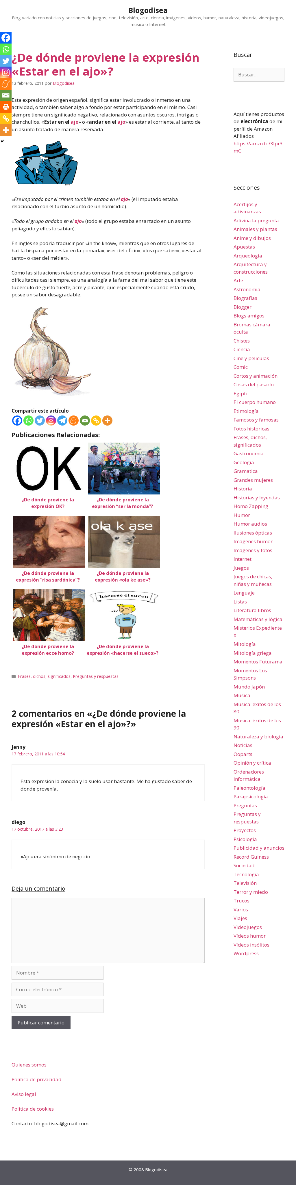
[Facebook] (17, 420)
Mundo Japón (249, 686)
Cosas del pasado (254, 384)
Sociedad (244, 865)
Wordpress (246, 953)
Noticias (243, 745)
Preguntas (245, 805)
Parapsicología (251, 796)
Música (242, 695)
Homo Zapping (251, 506)
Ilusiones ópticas (253, 532)
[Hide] (2, 141)
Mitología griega (253, 653)
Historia (243, 488)
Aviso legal (24, 1094)
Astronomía (247, 289)
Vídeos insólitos (251, 944)
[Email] (85, 420)
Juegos (241, 568)
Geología (244, 462)
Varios (241, 909)
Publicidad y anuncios (259, 847)
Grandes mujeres (253, 480)
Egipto (241, 393)
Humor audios (250, 523)
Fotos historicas (251, 428)
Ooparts (243, 754)
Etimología (246, 411)
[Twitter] (40, 420)
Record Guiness (251, 856)
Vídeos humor (250, 935)
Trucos (241, 900)
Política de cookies (33, 1108)
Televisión (245, 883)
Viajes (240, 918)
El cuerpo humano (255, 402)
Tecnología (246, 874)
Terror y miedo (251, 892)
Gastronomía (249, 453)
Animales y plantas (255, 229)
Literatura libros (252, 610)
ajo (75, 121)
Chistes (242, 340)
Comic (241, 367)
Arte (238, 280)
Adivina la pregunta (256, 220)
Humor (242, 515)
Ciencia (242, 349)
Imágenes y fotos (253, 550)
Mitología (245, 644)
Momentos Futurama (258, 661)
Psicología (245, 839)
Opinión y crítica (252, 762)
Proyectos (245, 830)
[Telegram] (62, 420)
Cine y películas (251, 358)
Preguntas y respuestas (96, 676)
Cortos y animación (256, 376)
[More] (107, 420)
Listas (240, 601)
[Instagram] (51, 420)
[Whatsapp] (28, 420)
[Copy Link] (96, 420)
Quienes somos (29, 1064)
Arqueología (248, 255)
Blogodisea (148, 10)
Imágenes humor (253, 541)
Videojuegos (248, 927)
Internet (242, 559)
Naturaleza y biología (258, 736)
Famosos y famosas (256, 419)
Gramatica (246, 471)
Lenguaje (244, 592)
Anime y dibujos (252, 238)
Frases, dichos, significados (44, 676)
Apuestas (244, 246)
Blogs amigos (249, 315)
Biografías (245, 298)
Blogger (242, 307)
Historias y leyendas (257, 497)
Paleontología (249, 788)
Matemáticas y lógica (258, 619)
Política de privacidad (37, 1079)
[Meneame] (74, 420)
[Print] (6, 107)
